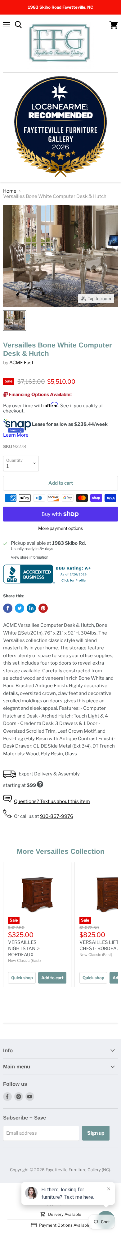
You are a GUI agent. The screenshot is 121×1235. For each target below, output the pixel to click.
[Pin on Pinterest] (43, 608)
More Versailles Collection (61, 851)
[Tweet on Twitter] (19, 608)
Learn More (16, 435)
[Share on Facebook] (7, 608)
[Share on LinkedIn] (31, 608)
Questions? (52, 801)
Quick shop (22, 977)
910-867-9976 (56, 816)
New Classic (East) (24, 960)
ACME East (21, 362)
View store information (29, 557)
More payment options (60, 528)
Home (9, 191)
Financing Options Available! (40, 394)
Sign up (96, 1133)
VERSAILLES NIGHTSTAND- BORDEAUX (24, 948)
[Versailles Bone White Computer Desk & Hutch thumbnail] (14, 320)
